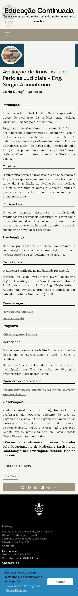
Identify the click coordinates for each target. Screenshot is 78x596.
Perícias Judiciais (14, 255)
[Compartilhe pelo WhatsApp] (35, 487)
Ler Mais (10, 476)
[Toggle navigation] (7, 33)
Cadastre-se (10, 563)
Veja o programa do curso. (20, 334)
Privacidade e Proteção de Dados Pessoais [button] (23, 588)
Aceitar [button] (60, 581)
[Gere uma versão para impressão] (48, 487)
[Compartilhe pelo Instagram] (22, 487)
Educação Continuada (39, 14)
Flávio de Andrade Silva (18, 312)
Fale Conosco (10, 551)
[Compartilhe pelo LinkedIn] (42, 487)
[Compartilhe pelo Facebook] (29, 487)
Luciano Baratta (13, 318)
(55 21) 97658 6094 (27, 558)
